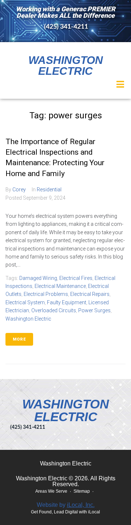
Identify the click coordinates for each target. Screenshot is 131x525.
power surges (94, 310)
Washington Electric (65, 65)
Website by (66, 505)
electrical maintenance (60, 286)
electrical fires (75, 278)
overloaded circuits (53, 310)
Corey (19, 189)
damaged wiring (38, 278)
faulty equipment (66, 302)
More (19, 339)
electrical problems (46, 294)
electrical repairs (90, 294)
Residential (49, 189)
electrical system (25, 302)
